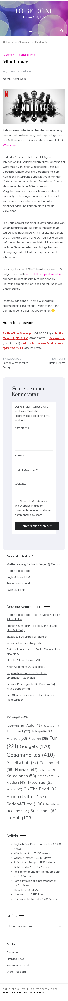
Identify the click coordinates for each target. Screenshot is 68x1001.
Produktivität (26, 796)
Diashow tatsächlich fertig (15, 365)
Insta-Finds (47, 769)
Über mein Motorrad (26, 899)
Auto (34, 725)
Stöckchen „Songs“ (26, 862)
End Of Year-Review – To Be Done (28, 695)
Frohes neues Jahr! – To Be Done (27, 625)
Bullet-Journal (51, 726)
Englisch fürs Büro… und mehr (32, 844)
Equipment (18, 731)
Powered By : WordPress (28, 992)
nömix (10, 643)
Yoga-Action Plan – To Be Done (27, 673)
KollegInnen (21, 775)
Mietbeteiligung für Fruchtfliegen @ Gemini (33, 564)
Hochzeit (26, 769)
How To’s (20, 890)
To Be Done (34, 11)
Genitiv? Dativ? (23, 858)
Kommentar (24, 427)
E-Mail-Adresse (26, 470)
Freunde (38, 739)
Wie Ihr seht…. (23, 853)
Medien (17, 782)
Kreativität (49, 776)
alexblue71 (26, 71)
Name (19, 455)
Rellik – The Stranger (18, 333)
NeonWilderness (17, 666)
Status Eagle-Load (18, 570)
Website (20, 484)
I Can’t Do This (16, 589)
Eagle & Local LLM (18, 577)
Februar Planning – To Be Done (26, 684)
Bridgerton (57, 338)
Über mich (20, 894)
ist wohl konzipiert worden (43, 274)
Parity (7, 992)
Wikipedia (9, 145)
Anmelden (13, 952)
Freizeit (17, 738)
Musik (14, 789)
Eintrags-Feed (15, 959)
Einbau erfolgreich (36, 636)
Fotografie (42, 731)
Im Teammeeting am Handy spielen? (37, 871)
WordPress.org (16, 971)
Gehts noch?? (22, 867)
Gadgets (35, 746)
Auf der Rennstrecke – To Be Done (29, 649)
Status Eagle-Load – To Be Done (28, 614)
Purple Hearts (56, 363)
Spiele (21, 811)
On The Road (41, 789)
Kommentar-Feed (18, 965)
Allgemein (9, 54)
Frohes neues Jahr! (18, 583)
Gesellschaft (22, 762)
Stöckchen (44, 810)
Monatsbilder (15, 699)
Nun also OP (32, 660)
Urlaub (20, 818)
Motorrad (41, 782)
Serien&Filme (27, 54)
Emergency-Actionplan (21, 677)
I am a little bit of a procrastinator (35, 881)
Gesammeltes (31, 754)
